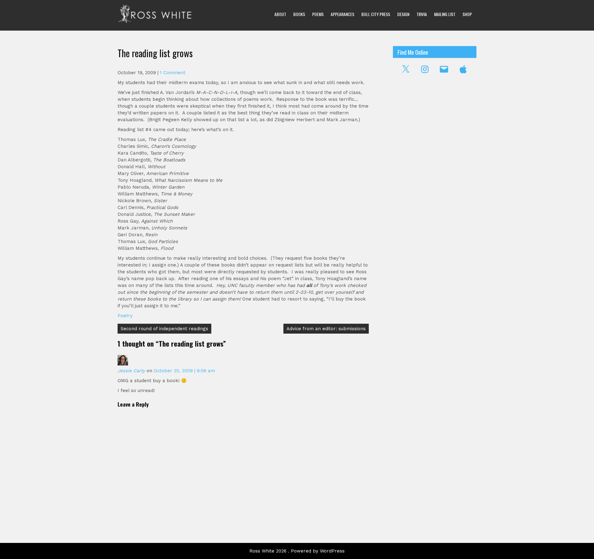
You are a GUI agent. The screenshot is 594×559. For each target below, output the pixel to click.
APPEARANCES (342, 14)
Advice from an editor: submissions (326, 328)
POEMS (318, 14)
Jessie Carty (131, 370)
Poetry (125, 315)
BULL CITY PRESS (375, 14)
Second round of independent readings (164, 328)
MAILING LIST (444, 14)
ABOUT (280, 14)
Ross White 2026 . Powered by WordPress (297, 551)
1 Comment (172, 72)
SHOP (467, 14)
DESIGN (403, 14)
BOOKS (299, 14)
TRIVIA (421, 14)
